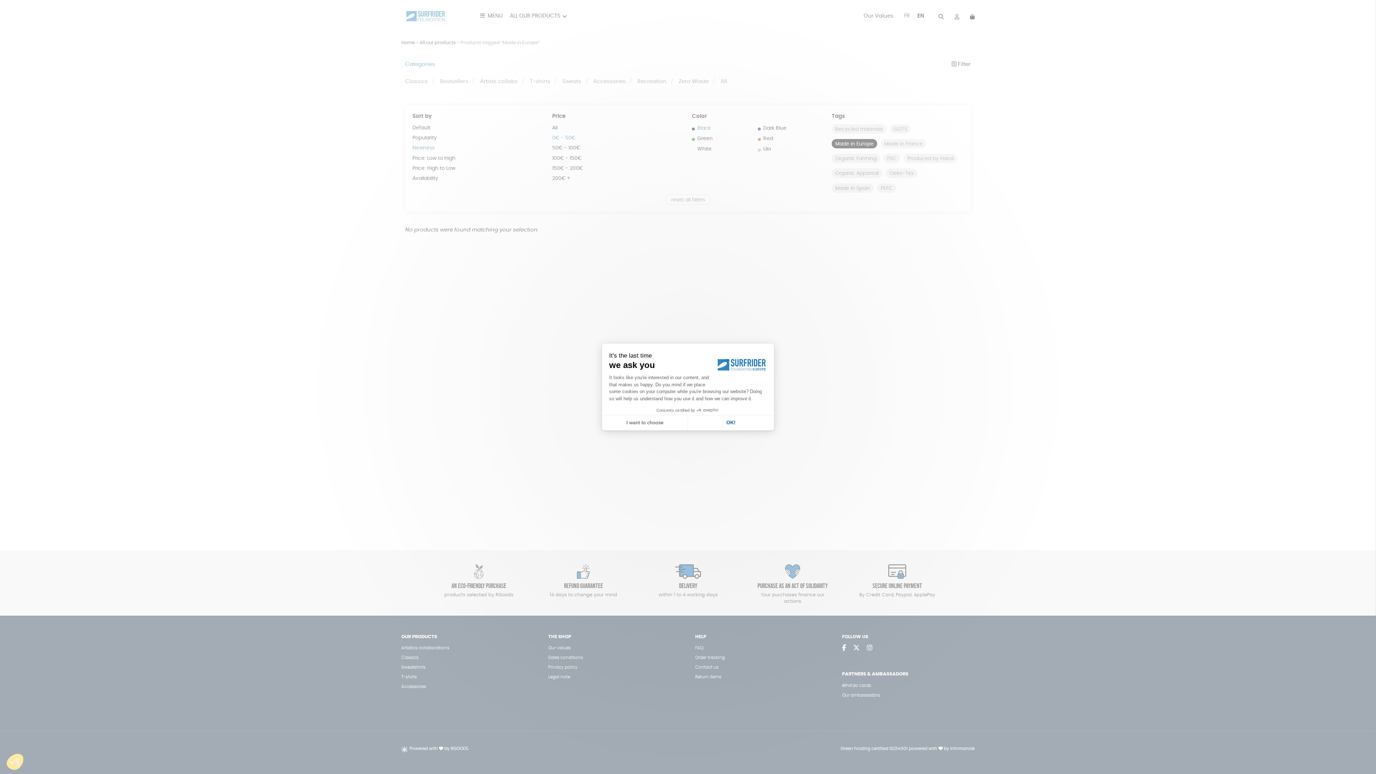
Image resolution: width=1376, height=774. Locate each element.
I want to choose (645, 422)
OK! (731, 422)
